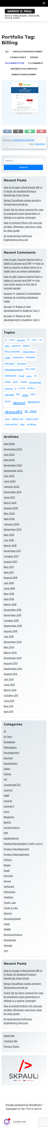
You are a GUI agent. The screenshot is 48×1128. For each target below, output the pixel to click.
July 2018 (9, 540)
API (28, 340)
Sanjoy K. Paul (19, 11)
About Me (9, 1035)
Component (18, 357)
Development (14, 370)
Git (5, 779)
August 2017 (10, 561)
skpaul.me (34, 402)
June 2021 (9, 497)
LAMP (6, 795)
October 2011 (11, 695)
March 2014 (10, 652)
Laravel (9, 395)
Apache (21, 340)
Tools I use (10, 902)
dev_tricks (30, 369)
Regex (7, 865)
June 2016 (9, 588)
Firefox (7, 774)
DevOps (8, 758)
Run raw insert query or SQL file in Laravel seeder (22, 284)
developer (21, 363)
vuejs (22, 424)
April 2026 (9, 444)
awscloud (16, 345)
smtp (7, 419)
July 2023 (9, 454)
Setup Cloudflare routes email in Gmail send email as (22, 202)
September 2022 (13, 470)
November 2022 (13, 465)
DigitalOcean (11, 375)
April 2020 (9, 519)
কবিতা (6, 950)
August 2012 (10, 674)
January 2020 (11, 524)
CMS (7, 357)
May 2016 (9, 593)
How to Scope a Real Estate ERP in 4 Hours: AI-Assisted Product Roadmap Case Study (23, 191)
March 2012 (10, 690)
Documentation (14, 63)
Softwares (9, 892)
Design (34, 57)
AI (5, 340)
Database (30, 357)
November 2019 (12, 529)
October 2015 (11, 620)
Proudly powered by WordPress (23, 1105)
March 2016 (10, 604)
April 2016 (9, 599)
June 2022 (9, 481)
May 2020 (9, 513)
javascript (35, 382)
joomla (9, 388)
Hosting (23, 382)
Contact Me (10, 1041)
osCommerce (12, 827)
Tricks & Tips (11, 908)
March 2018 (10, 545)
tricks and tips (11, 424)
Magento (9, 817)
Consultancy (18, 57)
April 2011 (8, 711)
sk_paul (31, 411)
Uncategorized (12, 918)
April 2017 (9, 572)
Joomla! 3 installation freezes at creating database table (22, 297)
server (8, 401)
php (25, 395)
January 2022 (11, 486)
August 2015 (10, 631)
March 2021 (10, 502)
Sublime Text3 (32, 419)
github (8, 382)
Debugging (10, 363)
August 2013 (10, 663)
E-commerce (35, 63)
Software (9, 886)
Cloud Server (29, 351)
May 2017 (9, 567)
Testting (8, 897)
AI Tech (8, 736)
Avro (40, 340)
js (16, 388)
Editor (7, 769)
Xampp (8, 945)
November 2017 (12, 551)
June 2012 (9, 684)
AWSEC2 (26, 345)
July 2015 (9, 636)
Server (7, 881)
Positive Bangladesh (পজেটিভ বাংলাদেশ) (23, 843)
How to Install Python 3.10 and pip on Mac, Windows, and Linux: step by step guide (23, 226)
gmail (15, 382)
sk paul (8, 293)
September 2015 (13, 625)
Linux (6, 811)
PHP (6, 833)
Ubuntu (8, 913)
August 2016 (10, 577)
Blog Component (12, 351)
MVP (18, 394)
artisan (34, 340)
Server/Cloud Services (24, 68)
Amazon (12, 340)
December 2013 (12, 658)
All (7, 51)
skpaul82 (13, 412)
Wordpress (10, 940)
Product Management (16, 854)
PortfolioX (11, 1108)
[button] (44, 3)
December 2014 (13, 642)
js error (22, 388)
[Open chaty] (7, 1122)
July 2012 (9, 679)
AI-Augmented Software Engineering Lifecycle (18, 238)
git (35, 375)
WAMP (7, 929)
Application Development (28, 51)
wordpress (31, 424)
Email (21, 376)
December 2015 (12, 610)
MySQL (7, 822)
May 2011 (8, 706)
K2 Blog (31, 388)
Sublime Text (17, 419)
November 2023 (13, 449)
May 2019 (9, 534)
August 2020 (11, 508)
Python (8, 859)
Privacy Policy (11, 1046)
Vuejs (7, 924)
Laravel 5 (9, 806)
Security (8, 875)
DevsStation (11, 763)
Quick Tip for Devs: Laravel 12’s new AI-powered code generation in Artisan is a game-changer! (23, 213)
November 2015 (12, 615)
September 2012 (13, 668)
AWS (7, 346)
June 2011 (9, 700)
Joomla (8, 790)
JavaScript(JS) (12, 784)
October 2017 (11, 556)
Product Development (16, 849)
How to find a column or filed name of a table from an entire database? (24, 267)
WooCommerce (13, 934)
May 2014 (9, 647)
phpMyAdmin (11, 838)
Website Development (24, 74)
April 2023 (9, 460)
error (29, 376)
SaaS (33, 394)
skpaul (19, 403)
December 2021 (12, 492)
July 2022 (9, 476)
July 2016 (9, 583)
